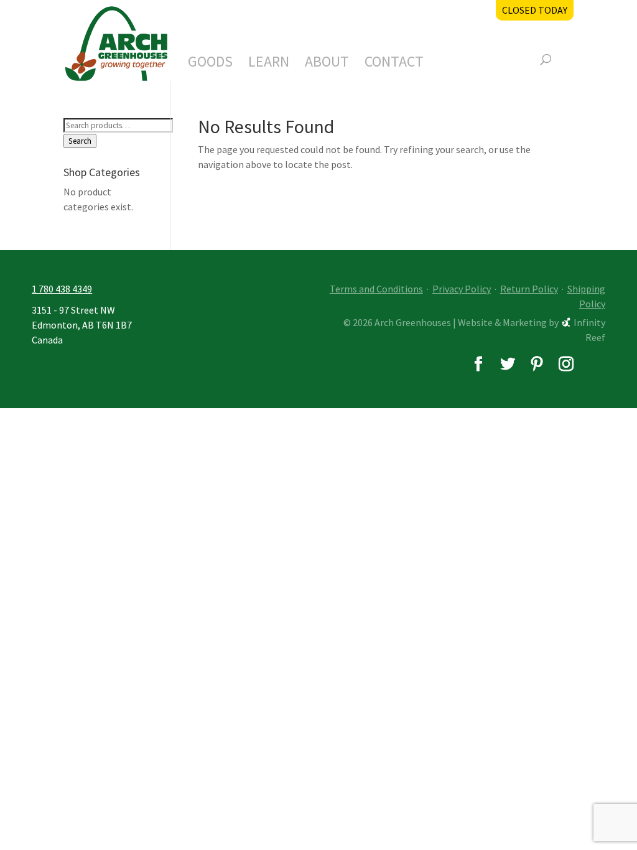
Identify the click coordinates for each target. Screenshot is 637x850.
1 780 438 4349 (62, 289)
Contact (394, 64)
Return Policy (529, 289)
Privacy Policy (461, 289)
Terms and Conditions (376, 289)
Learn (268, 64)
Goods (210, 64)
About (327, 64)
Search (79, 141)
